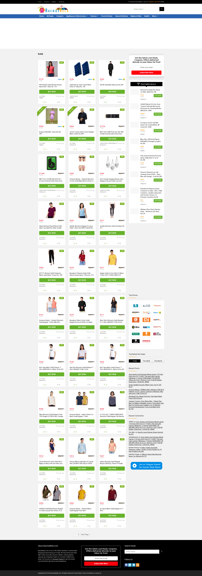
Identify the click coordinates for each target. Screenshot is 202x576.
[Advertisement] (101, 34)
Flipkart (54, 2)
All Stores (61, 2)
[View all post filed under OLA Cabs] (136, 327)
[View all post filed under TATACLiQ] (157, 334)
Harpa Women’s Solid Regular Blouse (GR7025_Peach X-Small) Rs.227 (111, 463)
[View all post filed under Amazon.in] (136, 312)
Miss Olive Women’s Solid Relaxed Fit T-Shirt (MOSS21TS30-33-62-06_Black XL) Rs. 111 (111, 322)
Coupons (59, 16)
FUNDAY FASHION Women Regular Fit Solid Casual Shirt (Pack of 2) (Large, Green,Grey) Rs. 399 (51, 510)
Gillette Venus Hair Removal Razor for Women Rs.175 (145, 455)
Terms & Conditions (88, 573)
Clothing (42, 96)
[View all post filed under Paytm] (146, 327)
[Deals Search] (161, 9)
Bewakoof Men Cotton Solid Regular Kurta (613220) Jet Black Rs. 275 (81, 322)
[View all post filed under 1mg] (136, 305)
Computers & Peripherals (108, 143)
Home (39, 2)
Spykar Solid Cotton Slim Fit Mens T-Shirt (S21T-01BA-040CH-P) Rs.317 (112, 275)
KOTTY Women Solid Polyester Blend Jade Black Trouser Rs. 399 (50, 274)
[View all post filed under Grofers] (136, 320)
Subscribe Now (146, 73)
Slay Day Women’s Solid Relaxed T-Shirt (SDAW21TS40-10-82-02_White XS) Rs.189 (82, 369)
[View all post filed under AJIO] (146, 305)
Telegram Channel (153, 2)
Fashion (93, 16)
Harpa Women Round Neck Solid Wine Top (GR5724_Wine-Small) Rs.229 (50, 228)
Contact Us (98, 573)
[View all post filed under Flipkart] (157, 312)
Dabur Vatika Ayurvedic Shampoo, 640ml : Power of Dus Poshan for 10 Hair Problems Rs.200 (145, 449)
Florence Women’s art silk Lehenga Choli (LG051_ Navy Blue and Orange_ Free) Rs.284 (151, 174)
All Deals (50, 16)
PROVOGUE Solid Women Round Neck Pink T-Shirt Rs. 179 (50, 86)
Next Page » (85, 534)
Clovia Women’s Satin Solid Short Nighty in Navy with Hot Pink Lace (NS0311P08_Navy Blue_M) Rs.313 (51, 463)
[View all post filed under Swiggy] (146, 334)
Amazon (46, 2)
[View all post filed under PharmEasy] (136, 334)
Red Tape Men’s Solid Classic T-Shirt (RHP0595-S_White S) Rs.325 (51, 368)
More (154, 16)
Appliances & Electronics (76, 16)
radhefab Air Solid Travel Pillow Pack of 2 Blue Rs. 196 (80, 86)
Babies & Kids (136, 16)
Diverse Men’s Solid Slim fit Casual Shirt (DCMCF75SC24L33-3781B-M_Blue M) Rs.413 (81, 463)
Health (146, 16)
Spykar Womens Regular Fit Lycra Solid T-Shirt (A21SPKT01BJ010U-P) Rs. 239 (81, 228)
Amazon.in (73, 145)
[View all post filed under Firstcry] (146, 312)
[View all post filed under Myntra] (157, 320)
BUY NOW (52, 92)
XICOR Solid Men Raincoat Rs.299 (111, 85)
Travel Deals (74, 96)
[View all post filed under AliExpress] (157, 305)
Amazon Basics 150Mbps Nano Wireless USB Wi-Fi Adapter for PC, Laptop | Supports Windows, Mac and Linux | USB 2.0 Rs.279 (146, 391)
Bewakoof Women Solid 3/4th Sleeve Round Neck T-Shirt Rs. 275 (82, 274)
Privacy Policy (77, 573)
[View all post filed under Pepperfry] (157, 327)
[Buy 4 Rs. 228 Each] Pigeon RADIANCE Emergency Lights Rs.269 (150, 141)
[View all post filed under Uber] (136, 341)
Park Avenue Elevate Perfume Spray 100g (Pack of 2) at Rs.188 (150, 158)
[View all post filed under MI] (146, 320)
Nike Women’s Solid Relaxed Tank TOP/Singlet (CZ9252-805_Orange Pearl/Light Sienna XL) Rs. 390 (51, 416)
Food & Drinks (106, 16)
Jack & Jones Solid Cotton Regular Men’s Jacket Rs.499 (82, 133)
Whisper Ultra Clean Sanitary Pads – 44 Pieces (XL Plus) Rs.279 (150, 211)
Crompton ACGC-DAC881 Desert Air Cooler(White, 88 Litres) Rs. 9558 (149, 125)
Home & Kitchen (121, 16)
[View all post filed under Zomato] (146, 341)
